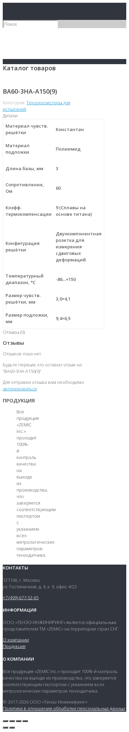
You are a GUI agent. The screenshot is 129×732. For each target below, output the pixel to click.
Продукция (14, 646)
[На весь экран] (18, 721)
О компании (16, 640)
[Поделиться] (12, 721)
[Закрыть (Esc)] (5, 721)
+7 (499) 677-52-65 (21, 597)
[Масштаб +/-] (25, 721)
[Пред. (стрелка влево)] (5, 728)
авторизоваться (20, 389)
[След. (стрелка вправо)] (12, 728)
